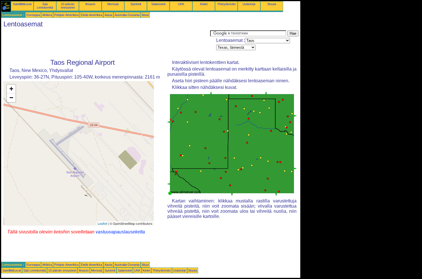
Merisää (113, 4)
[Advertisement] (105, 43)
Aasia (108, 15)
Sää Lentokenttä (45, 5)
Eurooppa (33, 15)
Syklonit (135, 4)
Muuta (272, 4)
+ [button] (11, 88)
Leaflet (102, 223)
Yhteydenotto (226, 4)
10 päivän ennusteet (68, 5)
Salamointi (158, 4)
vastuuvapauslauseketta (120, 231)
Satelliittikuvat (22, 4)
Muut (145, 15)
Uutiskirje (249, 4)
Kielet (204, 4)
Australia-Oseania (127, 15)
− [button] (11, 97)
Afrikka (47, 15)
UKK (181, 4)
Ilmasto (90, 4)
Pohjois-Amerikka (66, 15)
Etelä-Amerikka (91, 15)
